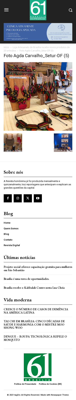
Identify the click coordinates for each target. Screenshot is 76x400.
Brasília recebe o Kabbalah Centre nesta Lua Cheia (34, 288)
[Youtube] (38, 198)
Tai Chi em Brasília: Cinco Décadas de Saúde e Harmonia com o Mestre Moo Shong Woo (34, 324)
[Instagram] (18, 198)
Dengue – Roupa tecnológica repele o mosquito (35, 338)
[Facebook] (8, 198)
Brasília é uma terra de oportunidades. (26, 279)
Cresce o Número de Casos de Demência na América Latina (36, 310)
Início (6, 47)
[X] (28, 198)
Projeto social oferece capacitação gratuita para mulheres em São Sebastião (38, 268)
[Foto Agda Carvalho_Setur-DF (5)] (38, 129)
